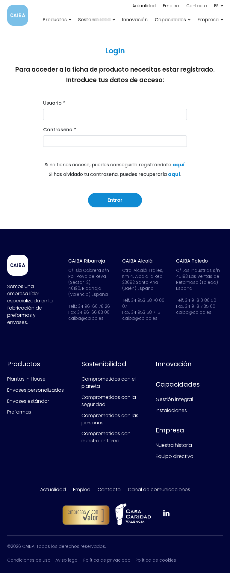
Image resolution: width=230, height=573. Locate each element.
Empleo (81, 489)
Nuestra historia (174, 445)
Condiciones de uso (29, 560)
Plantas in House (26, 379)
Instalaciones (171, 410)
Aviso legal (66, 560)
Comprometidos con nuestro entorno (106, 437)
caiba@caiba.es (86, 318)
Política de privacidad (107, 560)
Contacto (109, 489)
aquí (178, 164)
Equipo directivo (174, 456)
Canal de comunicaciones (159, 489)
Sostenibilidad (103, 364)
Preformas (19, 411)
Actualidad (53, 489)
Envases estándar (28, 401)
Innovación (135, 19)
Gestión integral (174, 399)
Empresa (170, 430)
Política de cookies (155, 560)
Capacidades (178, 384)
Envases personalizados (35, 390)
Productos (23, 364)
